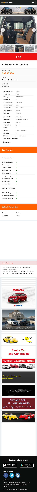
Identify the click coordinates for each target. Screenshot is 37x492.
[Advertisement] (18, 240)
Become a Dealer (20, 482)
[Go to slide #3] (8, 48)
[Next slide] (34, 30)
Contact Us (6, 486)
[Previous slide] (3, 30)
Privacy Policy (7, 484)
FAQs (28, 482)
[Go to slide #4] (18, 48)
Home (5, 482)
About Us (11, 482)
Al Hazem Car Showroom (10, 80)
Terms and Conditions (19, 484)
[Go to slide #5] (29, 48)
